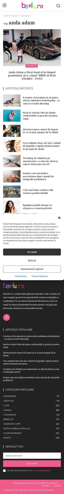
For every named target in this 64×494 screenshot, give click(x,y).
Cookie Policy (21, 276)
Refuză (32, 260)
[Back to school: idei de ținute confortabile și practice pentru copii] (12, 116)
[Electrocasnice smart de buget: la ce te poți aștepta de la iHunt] (12, 131)
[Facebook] (6, 317)
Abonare (32, 463)
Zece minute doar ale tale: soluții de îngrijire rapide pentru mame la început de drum (42, 145)
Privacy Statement (40, 276)
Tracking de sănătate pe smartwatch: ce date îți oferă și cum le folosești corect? (40, 161)
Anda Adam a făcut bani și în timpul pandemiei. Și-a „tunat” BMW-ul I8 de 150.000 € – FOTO (32, 75)
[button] (59, 217)
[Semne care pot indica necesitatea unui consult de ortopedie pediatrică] (12, 176)
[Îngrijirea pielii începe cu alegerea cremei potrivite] (12, 207)
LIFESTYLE (31, 66)
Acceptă (32, 251)
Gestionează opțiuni (32, 268)
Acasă (5, 16)
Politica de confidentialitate (39, 470)
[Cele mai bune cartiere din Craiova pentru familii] (12, 192)
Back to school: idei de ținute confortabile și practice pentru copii (40, 115)
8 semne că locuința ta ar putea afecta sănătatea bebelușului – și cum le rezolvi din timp (41, 100)
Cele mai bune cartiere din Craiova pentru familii (38, 191)
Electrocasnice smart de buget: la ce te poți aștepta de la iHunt (40, 131)
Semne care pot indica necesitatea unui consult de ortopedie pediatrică (38, 176)
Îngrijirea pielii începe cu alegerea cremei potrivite (37, 207)
